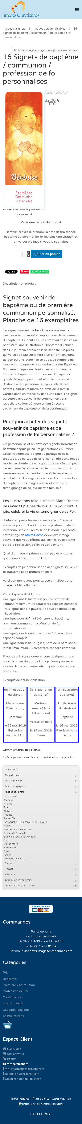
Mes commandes (17, 1063)
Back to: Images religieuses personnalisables (45, 50)
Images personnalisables (17, 829)
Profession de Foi (15, 991)
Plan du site (40, 1099)
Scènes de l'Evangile (15, 833)
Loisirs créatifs (13, 1003)
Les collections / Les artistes (20, 885)
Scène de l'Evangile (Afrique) (19, 836)
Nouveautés (11, 769)
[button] (77, 9)
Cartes (8, 863)
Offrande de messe (14, 858)
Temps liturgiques (15, 786)
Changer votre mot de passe (23, 1078)
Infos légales (20, 1099)
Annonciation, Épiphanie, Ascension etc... (26, 822)
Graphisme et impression (18, 880)
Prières (8, 803)
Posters (9, 868)
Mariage (8, 800)
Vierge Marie (11, 844)
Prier (6, 807)
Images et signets (14, 792)
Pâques (8, 814)
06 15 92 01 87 (45, 946)
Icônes (7, 825)
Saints (7, 851)
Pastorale (10, 874)
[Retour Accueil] (22, 9)
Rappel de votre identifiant (22, 1073)
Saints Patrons (13, 1016)
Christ (7, 840)
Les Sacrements (13, 780)
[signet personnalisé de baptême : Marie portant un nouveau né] (24, 148)
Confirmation (12, 997)
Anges (7, 855)
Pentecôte (9, 818)
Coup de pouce (13, 775)
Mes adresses (15, 1053)
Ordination (10, 796)
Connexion (14, 1048)
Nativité (8, 811)
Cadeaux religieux (16, 1010)
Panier (11, 1058)
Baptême (9, 979)
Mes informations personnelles (24, 1068)
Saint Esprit (10, 847)
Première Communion (19, 985)
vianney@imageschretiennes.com (48, 951)
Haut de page (41, 1114)
